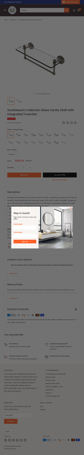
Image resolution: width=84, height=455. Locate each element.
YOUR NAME (18, 224)
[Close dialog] (71, 208)
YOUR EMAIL (18, 232)
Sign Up (25, 241)
